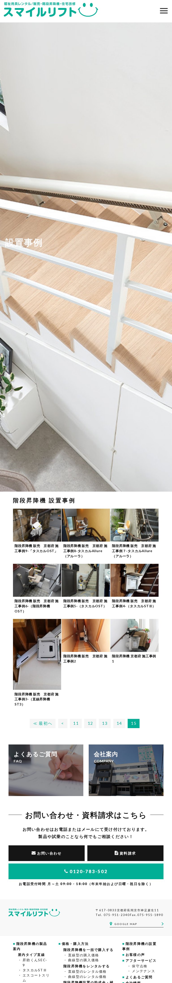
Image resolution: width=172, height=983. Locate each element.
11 (76, 723)
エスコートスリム (36, 977)
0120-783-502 (89, 871)
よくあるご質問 (139, 977)
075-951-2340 (117, 915)
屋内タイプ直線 (31, 955)
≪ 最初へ (42, 723)
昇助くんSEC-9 (35, 962)
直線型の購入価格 (83, 955)
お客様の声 (135, 955)
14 (119, 723)
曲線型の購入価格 (83, 960)
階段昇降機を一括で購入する (88, 950)
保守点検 (139, 966)
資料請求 (128, 853)
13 (105, 723)
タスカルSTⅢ (35, 970)
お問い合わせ (49, 853)
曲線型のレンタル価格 (87, 976)
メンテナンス (143, 971)
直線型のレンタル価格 (87, 971)
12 (90, 723)
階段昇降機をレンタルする (86, 966)
